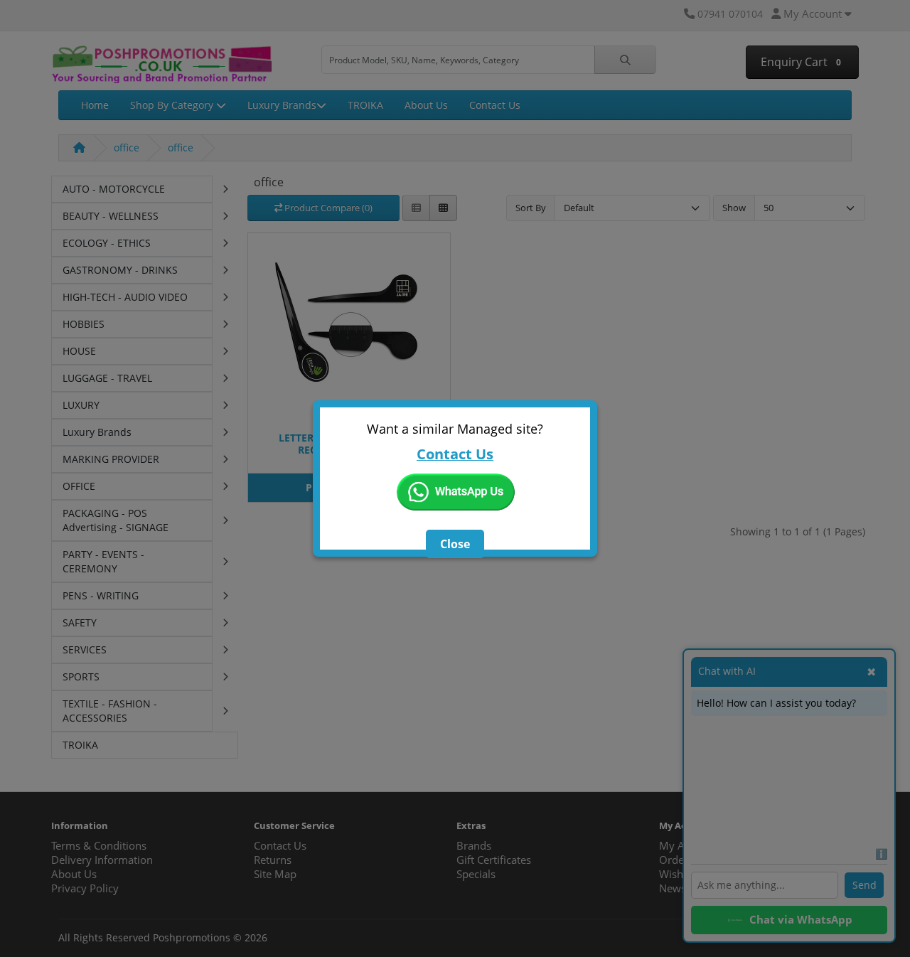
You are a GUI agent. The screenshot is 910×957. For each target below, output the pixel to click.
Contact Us (455, 454)
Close (455, 544)
